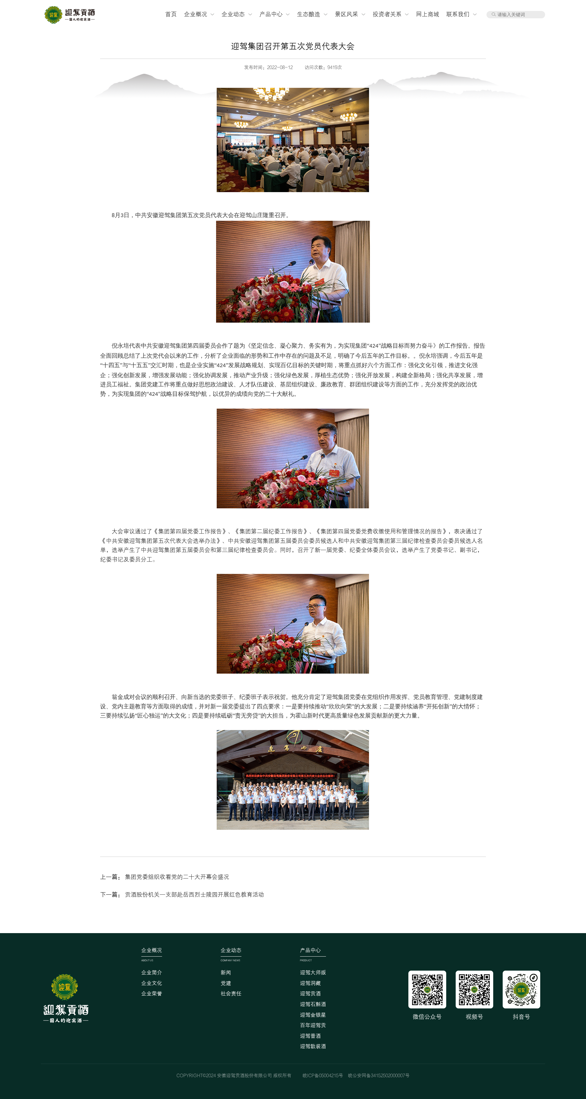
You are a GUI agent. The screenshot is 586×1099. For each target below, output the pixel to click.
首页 (171, 14)
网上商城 (427, 14)
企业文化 (151, 983)
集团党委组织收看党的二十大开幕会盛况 (177, 877)
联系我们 (457, 14)
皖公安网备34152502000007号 (379, 1075)
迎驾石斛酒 (313, 1004)
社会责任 (231, 994)
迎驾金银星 (313, 1015)
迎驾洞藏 (310, 983)
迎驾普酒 (310, 1036)
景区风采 (346, 14)
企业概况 (195, 14)
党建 (226, 983)
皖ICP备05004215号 (322, 1075)
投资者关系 (387, 14)
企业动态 (233, 14)
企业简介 (151, 973)
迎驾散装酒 (313, 1047)
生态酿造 (308, 14)
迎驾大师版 (313, 973)
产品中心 (271, 14)
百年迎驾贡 (313, 1025)
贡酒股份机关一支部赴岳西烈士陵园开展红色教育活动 (194, 894)
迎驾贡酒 (310, 994)
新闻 (226, 973)
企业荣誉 (151, 994)
